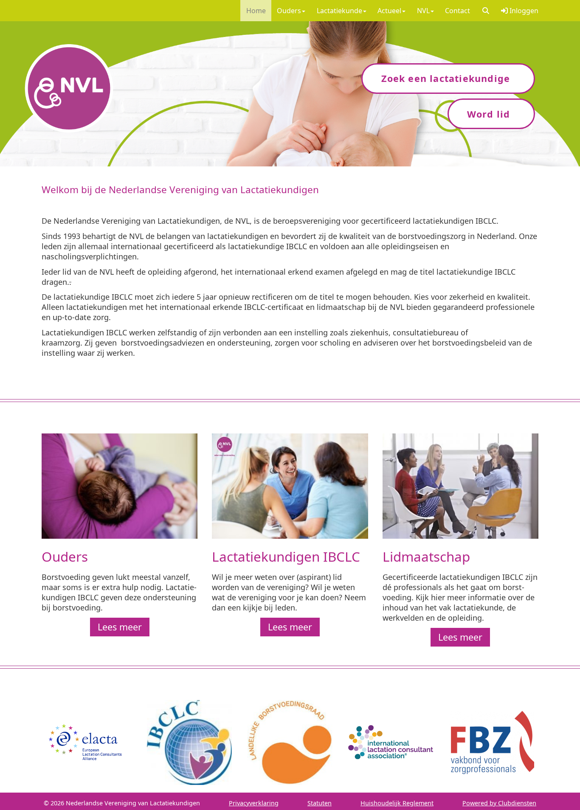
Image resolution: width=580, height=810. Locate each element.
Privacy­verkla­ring (254, 803)
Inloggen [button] (523, 10)
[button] (485, 10)
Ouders (289, 10)
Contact (457, 10)
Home (256, 10)
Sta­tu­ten (319, 803)
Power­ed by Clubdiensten (499, 803)
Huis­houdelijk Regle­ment (397, 803)
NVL (423, 10)
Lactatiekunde (339, 10)
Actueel (389, 10)
